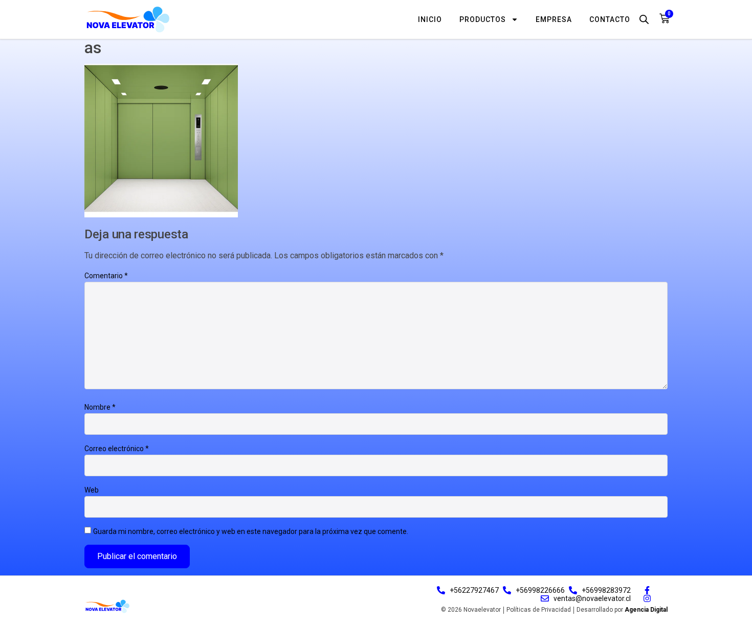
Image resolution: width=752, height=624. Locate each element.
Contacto (609, 19)
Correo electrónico (116, 448)
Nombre (100, 407)
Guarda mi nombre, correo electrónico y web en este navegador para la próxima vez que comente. (250, 531)
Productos (482, 19)
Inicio (430, 19)
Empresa (554, 19)
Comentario (106, 276)
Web (91, 490)
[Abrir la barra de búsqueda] (644, 19)
